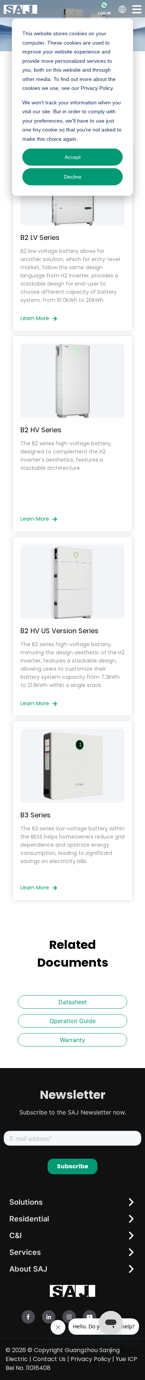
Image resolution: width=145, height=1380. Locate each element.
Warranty (72, 1040)
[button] (136, 9)
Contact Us (49, 1359)
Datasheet (72, 1002)
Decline (72, 177)
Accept (73, 157)
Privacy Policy (91, 1359)
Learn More (35, 318)
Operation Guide (72, 1021)
